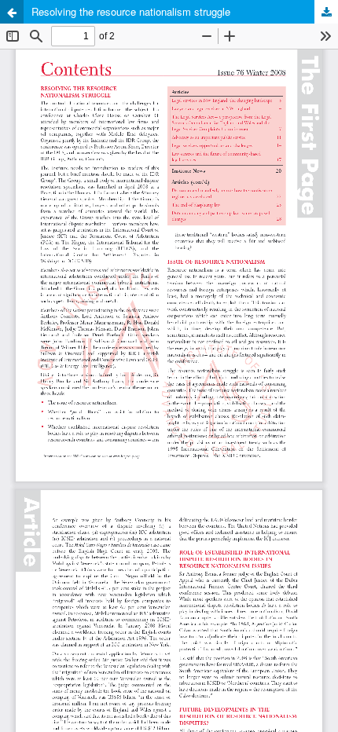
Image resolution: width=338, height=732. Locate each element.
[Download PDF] (326, 12)
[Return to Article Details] (12, 12)
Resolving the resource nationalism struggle (130, 11)
